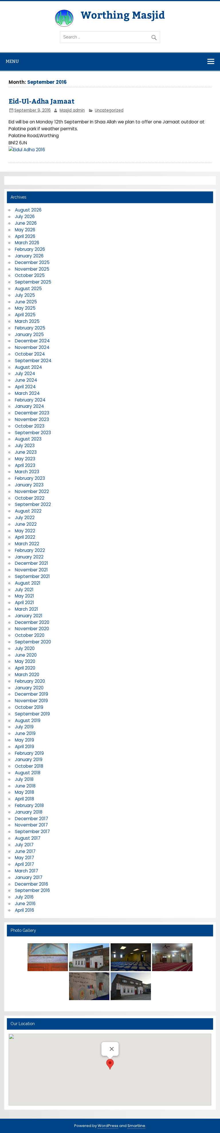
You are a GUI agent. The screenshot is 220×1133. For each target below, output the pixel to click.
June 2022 (26, 524)
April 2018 (24, 799)
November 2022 (32, 491)
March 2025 (27, 321)
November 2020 (32, 629)
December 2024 (32, 341)
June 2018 (25, 786)
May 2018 (24, 792)
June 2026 (26, 223)
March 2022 (27, 544)
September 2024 (33, 361)
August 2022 (28, 511)
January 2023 (29, 485)
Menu (12, 61)
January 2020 (29, 688)
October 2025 (30, 275)
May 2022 (25, 531)
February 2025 (30, 328)
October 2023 (29, 426)
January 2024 (29, 406)
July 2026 (25, 217)
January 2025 (29, 334)
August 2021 (27, 583)
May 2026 (25, 230)
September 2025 (33, 282)
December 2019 (31, 694)
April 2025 (25, 315)
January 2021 (28, 616)
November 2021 (31, 570)
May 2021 (24, 596)
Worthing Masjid (123, 14)
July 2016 (24, 897)
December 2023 (32, 413)
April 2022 (25, 537)
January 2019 (28, 759)
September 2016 (32, 890)
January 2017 (28, 877)
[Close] (112, 1049)
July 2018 (24, 779)
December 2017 (31, 819)
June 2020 (26, 655)
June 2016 (25, 904)
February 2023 (30, 478)
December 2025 (32, 262)
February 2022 (30, 550)
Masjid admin (72, 110)
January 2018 (28, 812)
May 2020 (25, 661)
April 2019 (24, 747)
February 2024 (30, 400)
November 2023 (32, 419)
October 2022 (29, 498)
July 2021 (24, 590)
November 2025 (32, 269)
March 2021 (26, 609)
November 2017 (31, 825)
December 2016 (31, 884)
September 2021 (32, 576)
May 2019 (24, 740)
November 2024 (32, 347)
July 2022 (25, 518)
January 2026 (29, 256)
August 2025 (28, 289)
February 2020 (30, 681)
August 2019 (27, 720)
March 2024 (27, 393)
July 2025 (25, 295)
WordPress (108, 1125)
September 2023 (33, 433)
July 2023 (25, 446)
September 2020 (33, 642)
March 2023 (27, 472)
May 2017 (24, 858)
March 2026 (27, 243)
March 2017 (26, 871)
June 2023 (26, 452)
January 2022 (29, 557)
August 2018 (27, 773)
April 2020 (25, 668)
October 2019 (29, 707)
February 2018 (29, 805)
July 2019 (24, 727)
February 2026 (30, 249)
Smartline (136, 1125)
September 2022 (33, 504)
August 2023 (28, 439)
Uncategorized (109, 110)
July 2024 (25, 373)
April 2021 (24, 603)
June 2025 (26, 302)
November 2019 (31, 701)
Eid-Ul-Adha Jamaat (41, 100)
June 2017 (25, 851)
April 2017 (24, 864)
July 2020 (25, 648)
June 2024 (26, 380)
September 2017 (32, 832)
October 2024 (30, 354)
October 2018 (29, 766)
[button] (110, 1064)
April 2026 (25, 236)
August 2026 (28, 210)
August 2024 (28, 367)
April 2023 (25, 465)
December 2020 (32, 622)
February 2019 (29, 753)
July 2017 (24, 845)
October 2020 (29, 635)
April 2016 (24, 910)
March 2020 (27, 675)
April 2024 (25, 387)
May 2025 (25, 308)
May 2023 (25, 459)
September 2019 (32, 714)
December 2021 (31, 563)
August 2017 (27, 838)
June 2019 (25, 733)
